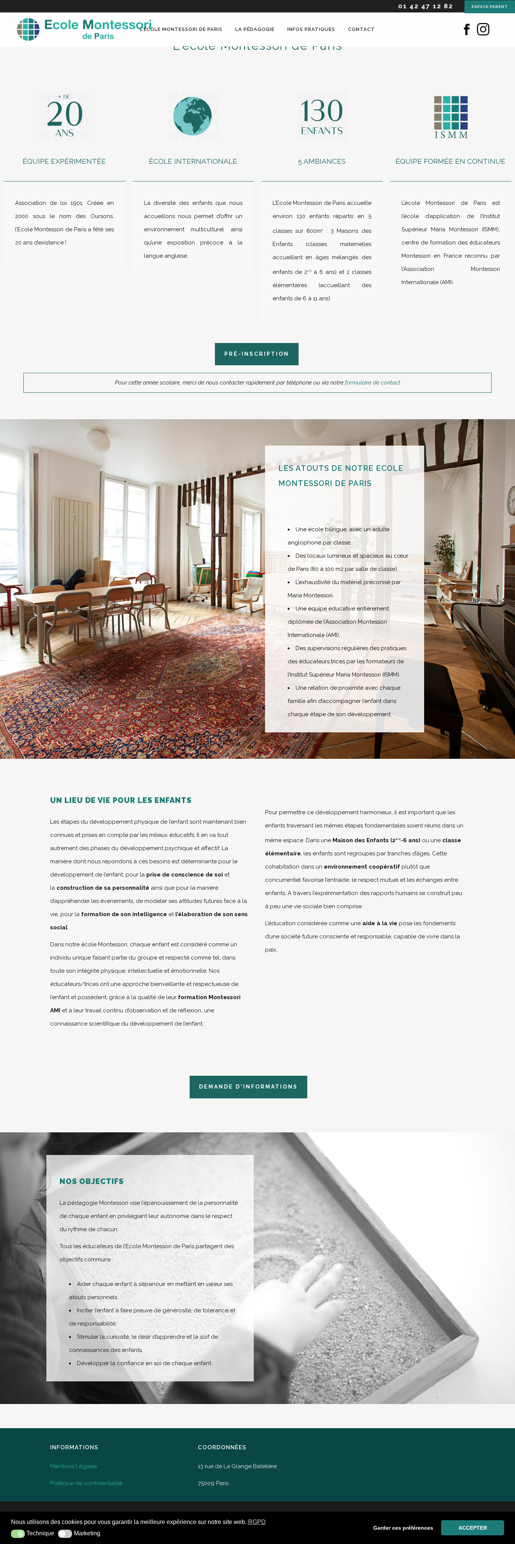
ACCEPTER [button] (472, 1528)
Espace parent (490, 7)
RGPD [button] (257, 1522)
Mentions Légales (73, 1466)
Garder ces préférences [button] (403, 1528)
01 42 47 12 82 (425, 6)
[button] (18, 1534)
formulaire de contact (372, 382)
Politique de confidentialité (86, 1483)
